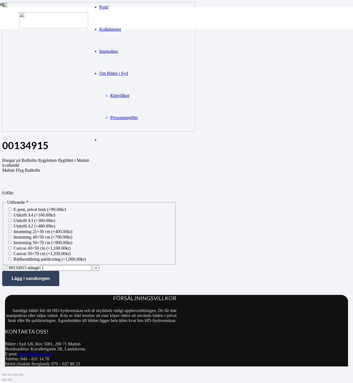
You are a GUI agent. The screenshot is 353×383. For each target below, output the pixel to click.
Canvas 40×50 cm (42, 248)
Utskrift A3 (34, 220)
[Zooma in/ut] (4, 375)
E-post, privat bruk (40, 209)
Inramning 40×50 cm (43, 237)
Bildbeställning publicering (50, 259)
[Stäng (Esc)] (21, 375)
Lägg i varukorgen (31, 278)
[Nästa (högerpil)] (10, 380)
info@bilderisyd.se (34, 354)
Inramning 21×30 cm (43, 231)
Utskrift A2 (34, 226)
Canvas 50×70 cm (42, 253)
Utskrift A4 (34, 215)
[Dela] (15, 375)
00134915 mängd (24, 267)
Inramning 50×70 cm (43, 242)
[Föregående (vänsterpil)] (4, 380)
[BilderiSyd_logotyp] (53, 27)
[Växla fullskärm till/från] (10, 375)
